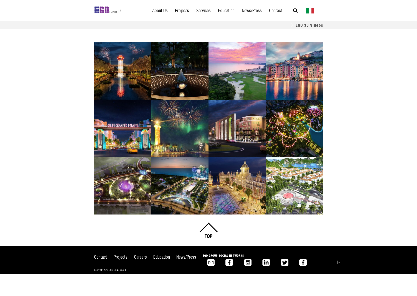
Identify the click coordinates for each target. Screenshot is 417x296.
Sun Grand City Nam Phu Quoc (237, 110)
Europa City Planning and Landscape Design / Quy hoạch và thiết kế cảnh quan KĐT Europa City (236, 181)
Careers (140, 257)
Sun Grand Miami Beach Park (121, 110)
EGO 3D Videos (309, 25)
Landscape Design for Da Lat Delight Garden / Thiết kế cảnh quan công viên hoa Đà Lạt (293, 124)
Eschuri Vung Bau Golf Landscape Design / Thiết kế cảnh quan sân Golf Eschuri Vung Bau (237, 66)
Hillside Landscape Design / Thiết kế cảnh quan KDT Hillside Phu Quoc (294, 64)
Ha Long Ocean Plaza (172, 168)
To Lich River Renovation (117, 53)
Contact (100, 257)
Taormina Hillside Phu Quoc (292, 53)
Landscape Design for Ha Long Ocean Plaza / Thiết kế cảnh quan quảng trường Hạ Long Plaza (178, 181)
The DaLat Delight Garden (290, 110)
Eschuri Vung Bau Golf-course (236, 53)
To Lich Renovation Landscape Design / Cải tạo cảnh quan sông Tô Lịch (121, 66)
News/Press (186, 257)
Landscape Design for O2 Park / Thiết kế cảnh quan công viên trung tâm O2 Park (122, 181)
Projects (120, 257)
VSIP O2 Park (108, 168)
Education (161, 257)
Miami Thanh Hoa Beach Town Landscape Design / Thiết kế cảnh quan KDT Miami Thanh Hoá (120, 124)
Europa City (222, 168)
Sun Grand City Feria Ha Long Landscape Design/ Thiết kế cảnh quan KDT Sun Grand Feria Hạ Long (293, 181)
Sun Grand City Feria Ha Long (293, 168)
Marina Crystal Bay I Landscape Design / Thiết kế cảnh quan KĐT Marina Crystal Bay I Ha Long (177, 124)
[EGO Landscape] (108, 10)
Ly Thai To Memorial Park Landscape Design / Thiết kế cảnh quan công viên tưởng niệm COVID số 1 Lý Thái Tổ (180, 68)
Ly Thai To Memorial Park (176, 53)
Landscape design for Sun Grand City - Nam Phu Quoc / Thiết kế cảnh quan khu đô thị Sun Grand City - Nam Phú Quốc (237, 126)
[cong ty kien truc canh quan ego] (310, 10)
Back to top (208, 230)
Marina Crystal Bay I (171, 110)
